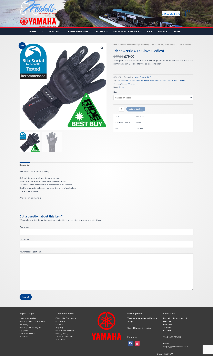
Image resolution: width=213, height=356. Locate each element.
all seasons (123, 80)
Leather (170, 80)
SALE (149, 77)
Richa (176, 80)
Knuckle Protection (152, 80)
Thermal (116, 84)
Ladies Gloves (157, 45)
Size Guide (60, 339)
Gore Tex (139, 80)
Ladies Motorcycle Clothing (137, 45)
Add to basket (135, 109)
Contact (59, 324)
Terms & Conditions (64, 336)
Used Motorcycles (28, 318)
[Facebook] (130, 343)
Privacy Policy (61, 333)
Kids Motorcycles (27, 333)
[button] (101, 47)
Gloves (132, 80)
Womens (131, 84)
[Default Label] (137, 343)
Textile (182, 80)
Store (122, 45)
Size (115, 92)
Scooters (24, 336)
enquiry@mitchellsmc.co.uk (175, 346)
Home (116, 45)
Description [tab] (25, 165)
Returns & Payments (64, 330)
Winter (124, 84)
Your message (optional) (31, 251)
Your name (24, 227)
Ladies (163, 80)
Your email (24, 239)
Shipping (59, 327)
